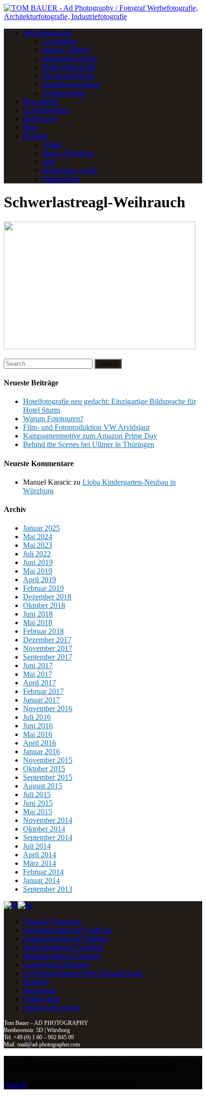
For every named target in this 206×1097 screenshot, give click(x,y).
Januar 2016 (41, 751)
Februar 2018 (43, 631)
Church (15, 1085)
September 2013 (47, 889)
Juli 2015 (37, 794)
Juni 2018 (38, 614)
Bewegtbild (40, 101)
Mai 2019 (37, 571)
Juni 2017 (38, 665)
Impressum (39, 990)
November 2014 (47, 820)
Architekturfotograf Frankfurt (67, 930)
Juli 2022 (37, 554)
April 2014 (39, 855)
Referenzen (40, 119)
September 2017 (47, 657)
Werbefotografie (47, 33)
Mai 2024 (37, 537)
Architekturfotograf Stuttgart (66, 939)
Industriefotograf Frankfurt (63, 947)
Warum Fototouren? (53, 419)
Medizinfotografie (69, 67)
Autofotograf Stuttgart (56, 964)
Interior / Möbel (66, 50)
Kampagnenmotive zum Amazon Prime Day (90, 436)
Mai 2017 (37, 674)
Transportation (64, 93)
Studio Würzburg (68, 153)
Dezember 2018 (47, 597)
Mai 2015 (37, 812)
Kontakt (35, 136)
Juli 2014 (37, 846)
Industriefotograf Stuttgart (62, 956)
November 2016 (47, 708)
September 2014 (47, 837)
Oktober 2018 (44, 605)
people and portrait (51, 1007)
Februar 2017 (43, 691)
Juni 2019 (38, 562)
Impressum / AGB (69, 170)
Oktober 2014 (44, 829)
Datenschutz (61, 179)
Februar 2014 (43, 872)
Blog (30, 127)
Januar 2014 (41, 880)
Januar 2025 (41, 528)
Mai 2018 (37, 622)
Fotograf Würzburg (52, 921)
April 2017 (39, 683)
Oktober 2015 (44, 769)
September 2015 (47, 777)
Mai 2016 (37, 734)
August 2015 (42, 786)
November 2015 (47, 760)
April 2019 (39, 579)
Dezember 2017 (47, 640)
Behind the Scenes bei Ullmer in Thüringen (88, 444)
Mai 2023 (37, 545)
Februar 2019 (43, 588)
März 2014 (39, 863)
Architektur (59, 41)
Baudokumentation (71, 84)
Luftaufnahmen (46, 110)
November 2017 (47, 648)
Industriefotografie (70, 58)
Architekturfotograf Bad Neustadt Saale (83, 973)
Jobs (49, 162)
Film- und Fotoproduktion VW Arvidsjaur (86, 427)
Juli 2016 (37, 717)
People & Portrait (68, 76)
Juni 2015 (38, 803)
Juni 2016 (38, 726)
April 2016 (39, 743)
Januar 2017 (41, 700)
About (51, 144)
